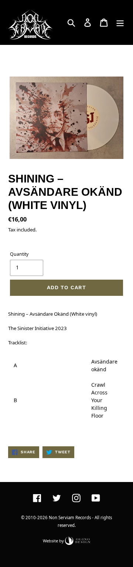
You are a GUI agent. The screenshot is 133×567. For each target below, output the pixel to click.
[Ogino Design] (77, 540)
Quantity (19, 254)
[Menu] (120, 22)
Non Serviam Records (70, 517)
